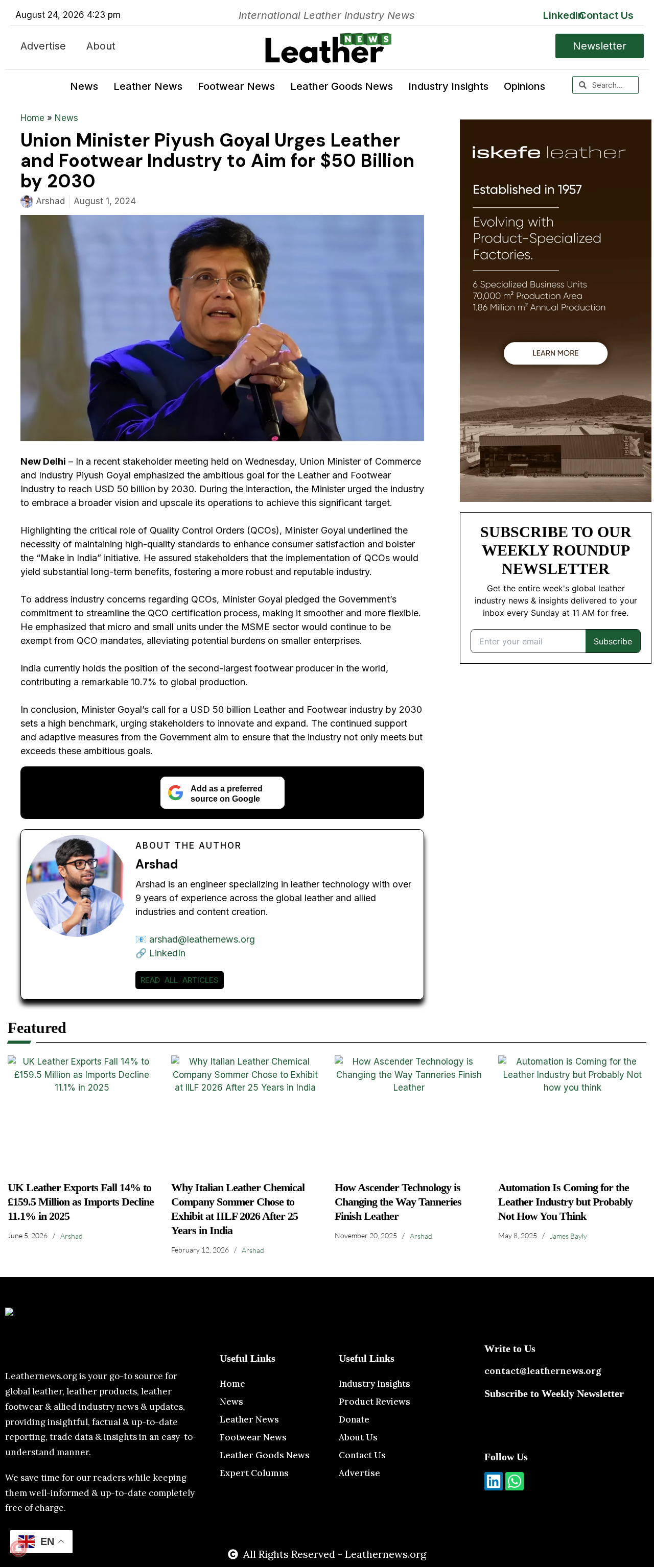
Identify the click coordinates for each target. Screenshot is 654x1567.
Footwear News (236, 86)
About (100, 46)
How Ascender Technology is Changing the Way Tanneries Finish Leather (398, 1201)
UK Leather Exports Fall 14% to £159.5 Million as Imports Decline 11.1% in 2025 (81, 1201)
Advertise (43, 46)
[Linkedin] (493, 1481)
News (84, 86)
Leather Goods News (341, 86)
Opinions (524, 86)
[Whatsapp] (514, 1481)
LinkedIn (563, 15)
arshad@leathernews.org (202, 939)
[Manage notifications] (18, 1548)
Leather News (147, 86)
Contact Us (606, 15)
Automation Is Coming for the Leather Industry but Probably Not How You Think (565, 1201)
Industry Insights (448, 86)
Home (32, 118)
